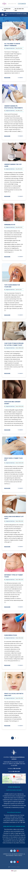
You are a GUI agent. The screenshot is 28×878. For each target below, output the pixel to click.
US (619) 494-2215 (7, 9)
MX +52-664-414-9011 (19, 9)
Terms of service (18, 855)
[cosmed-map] (14, 774)
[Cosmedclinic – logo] (14, 1)
